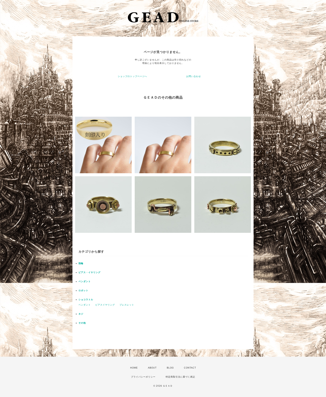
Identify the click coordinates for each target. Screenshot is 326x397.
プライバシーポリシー (143, 377)
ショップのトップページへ (132, 76)
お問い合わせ (193, 76)
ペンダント (84, 281)
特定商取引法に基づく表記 (180, 377)
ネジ (80, 314)
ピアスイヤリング (105, 304)
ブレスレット (126, 304)
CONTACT (190, 367)
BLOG (170, 367)
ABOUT (152, 367)
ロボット (83, 290)
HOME (134, 367)
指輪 (80, 263)
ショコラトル (85, 299)
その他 (82, 323)
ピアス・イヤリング (89, 272)
